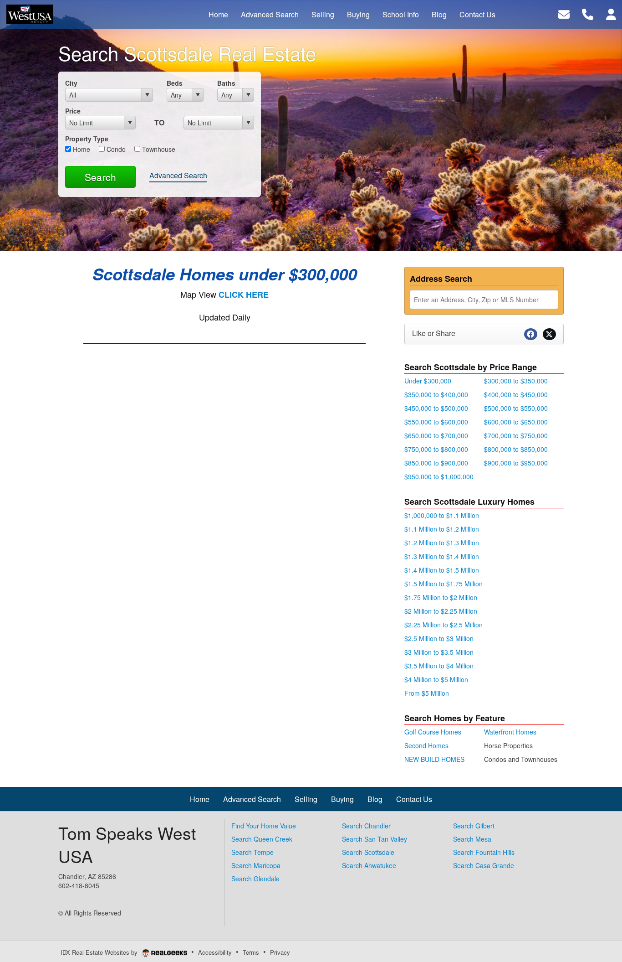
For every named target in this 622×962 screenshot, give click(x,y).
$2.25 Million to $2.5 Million (443, 624)
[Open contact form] (564, 13)
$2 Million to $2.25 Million (440, 610)
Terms (251, 952)
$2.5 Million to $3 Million (439, 638)
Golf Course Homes (432, 731)
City (71, 83)
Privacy (280, 952)
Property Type (86, 138)
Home (80, 149)
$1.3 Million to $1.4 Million (441, 556)
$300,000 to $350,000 (516, 380)
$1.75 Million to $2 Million (440, 597)
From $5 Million (426, 693)
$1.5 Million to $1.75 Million (443, 583)
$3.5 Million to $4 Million (439, 665)
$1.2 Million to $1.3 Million (441, 542)
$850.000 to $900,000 (436, 462)
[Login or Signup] (611, 13)
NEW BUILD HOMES (434, 759)
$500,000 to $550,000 (516, 408)
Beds (175, 83)
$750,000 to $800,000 (436, 449)
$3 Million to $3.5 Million (439, 652)
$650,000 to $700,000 (436, 435)
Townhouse (157, 149)
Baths (226, 83)
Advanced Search (178, 175)
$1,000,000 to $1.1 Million (441, 515)
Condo (115, 149)
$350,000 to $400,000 (436, 394)
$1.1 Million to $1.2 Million (441, 528)
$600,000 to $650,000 (516, 421)
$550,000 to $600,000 (436, 421)
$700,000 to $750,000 (516, 435)
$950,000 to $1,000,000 (439, 476)
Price (73, 110)
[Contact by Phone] (587, 13)
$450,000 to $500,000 (436, 408)
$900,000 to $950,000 (516, 462)
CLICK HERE (244, 294)
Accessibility (215, 952)
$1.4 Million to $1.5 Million (441, 569)
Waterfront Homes (510, 731)
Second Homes (426, 745)
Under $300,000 (427, 380)
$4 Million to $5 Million (436, 679)
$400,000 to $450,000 (516, 394)
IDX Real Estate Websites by (100, 952)
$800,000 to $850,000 (516, 449)
